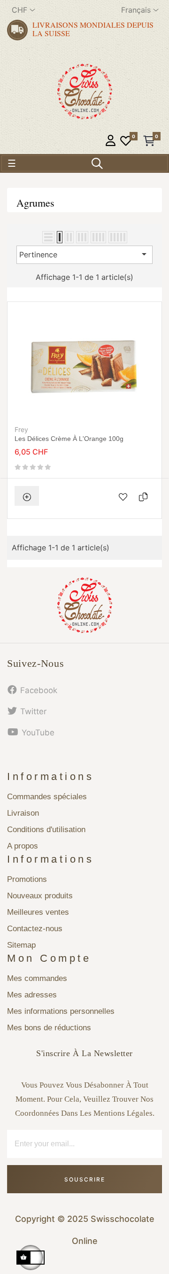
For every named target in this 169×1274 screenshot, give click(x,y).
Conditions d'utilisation (46, 829)
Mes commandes (37, 978)
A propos (22, 846)
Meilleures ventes (38, 912)
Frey (21, 429)
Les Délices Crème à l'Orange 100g (69, 438)
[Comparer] (145, 496)
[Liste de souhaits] (125, 141)
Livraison (23, 813)
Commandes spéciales (47, 796)
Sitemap (21, 945)
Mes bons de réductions (49, 1027)
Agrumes (35, 202)
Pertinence (84, 254)
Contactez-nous (34, 928)
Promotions (27, 879)
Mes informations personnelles (61, 1011)
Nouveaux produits (40, 895)
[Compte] (110, 141)
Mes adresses (32, 994)
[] (27, 496)
